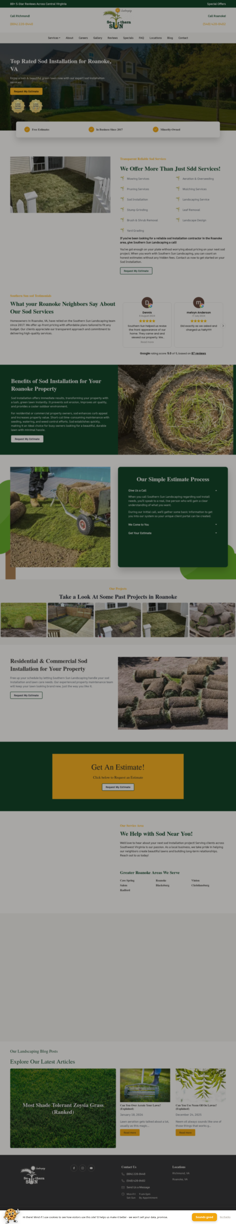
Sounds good (204, 1217)
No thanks (225, 1217)
